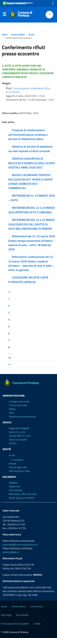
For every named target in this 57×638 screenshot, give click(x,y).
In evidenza (17, 460)
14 (9, 357)
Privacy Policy (18, 606)
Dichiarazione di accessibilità (15, 623)
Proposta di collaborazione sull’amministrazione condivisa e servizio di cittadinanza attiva (28, 134)
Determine (14, 486)
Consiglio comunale (19, 401)
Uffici (11, 413)
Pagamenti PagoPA (19, 428)
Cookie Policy (36, 606)
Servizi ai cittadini (18, 439)
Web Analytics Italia (19, 471)
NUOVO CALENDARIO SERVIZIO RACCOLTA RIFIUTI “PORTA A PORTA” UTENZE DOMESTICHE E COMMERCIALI (30, 181)
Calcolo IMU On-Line (20, 436)
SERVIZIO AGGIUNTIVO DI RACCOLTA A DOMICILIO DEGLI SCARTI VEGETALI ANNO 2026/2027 (31, 163)
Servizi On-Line (17, 432)
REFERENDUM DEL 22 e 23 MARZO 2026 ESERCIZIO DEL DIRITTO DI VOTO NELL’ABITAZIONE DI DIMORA (31, 224)
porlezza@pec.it (11, 552)
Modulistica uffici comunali (22, 494)
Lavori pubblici (18, 34)
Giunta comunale (18, 405)
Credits (37, 623)
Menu (4, 15)
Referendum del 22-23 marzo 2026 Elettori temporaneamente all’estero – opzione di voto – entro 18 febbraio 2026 (31, 242)
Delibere (13, 483)
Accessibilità (22, 615)
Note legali (6, 615)
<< (9, 291)
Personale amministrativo (22, 416)
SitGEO (12, 443)
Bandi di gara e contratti (21, 498)
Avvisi (31, 34)
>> (9, 364)
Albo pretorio (15, 490)
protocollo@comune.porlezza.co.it (20, 544)
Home (4, 34)
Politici (12, 409)
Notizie (12, 463)
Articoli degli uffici (18, 467)
